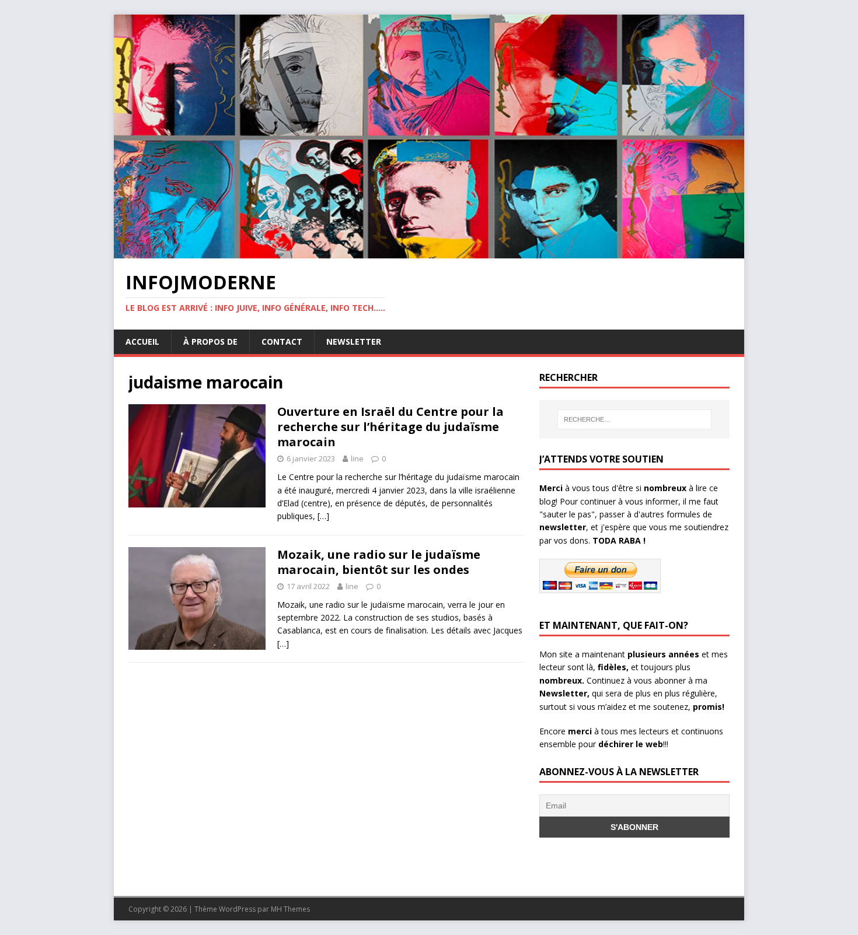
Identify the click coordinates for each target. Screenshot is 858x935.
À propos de (210, 341)
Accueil (142, 341)
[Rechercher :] (634, 419)
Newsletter (353, 341)
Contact (281, 341)
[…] (323, 515)
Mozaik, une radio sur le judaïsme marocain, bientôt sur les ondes (378, 562)
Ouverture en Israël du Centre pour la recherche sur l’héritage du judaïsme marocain (390, 427)
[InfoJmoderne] (429, 251)
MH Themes (290, 909)
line (357, 458)
